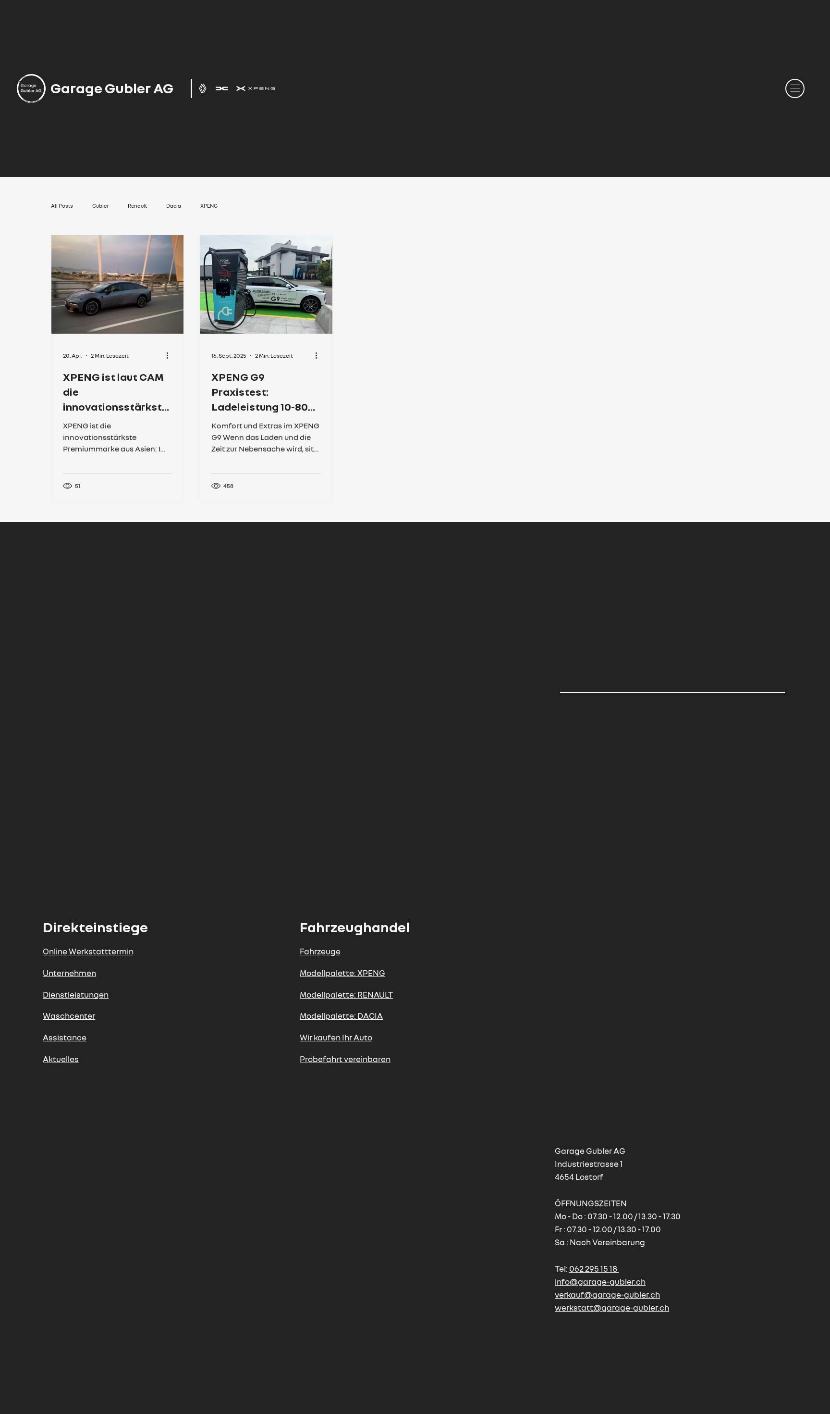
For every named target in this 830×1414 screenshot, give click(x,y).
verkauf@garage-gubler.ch (607, 1294)
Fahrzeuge (320, 951)
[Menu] (795, 88)
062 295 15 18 (593, 1269)
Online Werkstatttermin (88, 951)
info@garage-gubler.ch (600, 1281)
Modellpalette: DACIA (341, 1016)
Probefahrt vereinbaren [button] (345, 1059)
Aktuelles (61, 1059)
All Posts (62, 205)
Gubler (100, 205)
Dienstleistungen (76, 994)
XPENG (209, 205)
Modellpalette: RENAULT (346, 994)
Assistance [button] (64, 1037)
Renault (137, 205)
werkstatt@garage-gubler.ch (612, 1307)
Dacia (173, 205)
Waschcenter (69, 1016)
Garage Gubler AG (111, 88)
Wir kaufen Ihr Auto (336, 1037)
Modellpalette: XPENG (342, 973)
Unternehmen (69, 973)
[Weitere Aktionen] (170, 355)
